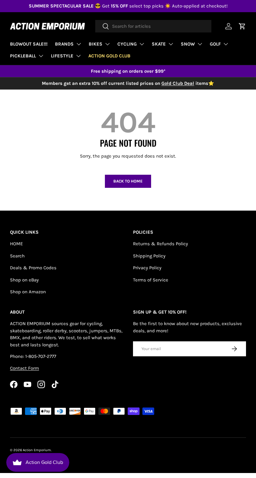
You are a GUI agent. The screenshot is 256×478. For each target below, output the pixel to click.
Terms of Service (150, 280)
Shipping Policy (149, 256)
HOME (16, 243)
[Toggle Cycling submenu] (141, 44)
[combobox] (153, 26)
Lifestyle (62, 56)
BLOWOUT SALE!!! (28, 44)
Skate (159, 44)
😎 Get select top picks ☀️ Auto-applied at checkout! (128, 6)
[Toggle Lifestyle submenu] (78, 56)
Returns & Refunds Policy (160, 243)
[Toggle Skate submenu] (171, 44)
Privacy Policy (147, 268)
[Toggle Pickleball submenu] (41, 56)
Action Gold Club (109, 56)
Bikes (95, 44)
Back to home (128, 181)
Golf (215, 44)
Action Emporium (37, 450)
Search (17, 256)
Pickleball (23, 56)
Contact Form (24, 368)
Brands (64, 44)
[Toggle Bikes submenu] (107, 44)
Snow (188, 44)
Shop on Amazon (28, 292)
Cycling (127, 44)
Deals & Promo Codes (33, 268)
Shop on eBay (24, 280)
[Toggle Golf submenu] (225, 44)
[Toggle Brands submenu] (78, 44)
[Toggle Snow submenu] (200, 44)
